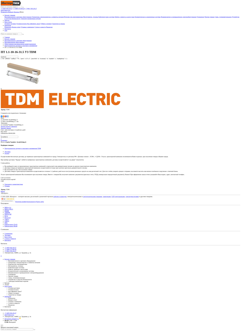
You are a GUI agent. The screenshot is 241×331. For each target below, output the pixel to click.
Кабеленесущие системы (106, 17)
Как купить (8, 22)
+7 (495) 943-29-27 (7, 8)
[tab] (7, 186)
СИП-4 (7, 221)
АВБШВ (7, 212)
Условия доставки (10, 24)
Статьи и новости (40, 27)
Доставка (7, 235)
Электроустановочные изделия (31, 18)
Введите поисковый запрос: (10, 327)
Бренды (7, 20)
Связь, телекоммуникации (223, 17)
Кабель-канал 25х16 (11, 224)
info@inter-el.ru (5, 10)
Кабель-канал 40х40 (11, 226)
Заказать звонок (6, 128)
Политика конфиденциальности (25, 201)
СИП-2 (7, 219)
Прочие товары (209, 17)
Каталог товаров (10, 15)
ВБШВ (7, 211)
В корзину (4, 140)
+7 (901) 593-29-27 (31, 8)
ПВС (6, 223)
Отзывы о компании (27, 27)
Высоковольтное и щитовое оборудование (18, 17)
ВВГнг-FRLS (9, 209)
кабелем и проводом (59, 196)
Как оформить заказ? (33, 24)
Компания (8, 25)
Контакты (8, 29)
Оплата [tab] (7, 153)
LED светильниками (118, 196)
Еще (6, 30)
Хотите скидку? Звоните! (9, 126)
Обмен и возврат (46, 24)
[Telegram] (8, 116)
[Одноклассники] (4, 116)
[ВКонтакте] (1, 116)
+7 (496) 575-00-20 (19, 8)
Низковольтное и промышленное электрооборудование (178, 17)
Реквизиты (8, 27)
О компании (8, 233)
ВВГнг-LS (8, 207)
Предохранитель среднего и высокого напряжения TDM (23, 148)
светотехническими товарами (92, 196)
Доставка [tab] (7, 151)
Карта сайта (40, 201)
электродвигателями (132, 196)
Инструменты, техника (90, 17)
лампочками (107, 196)
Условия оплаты (21, 24)
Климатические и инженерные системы (148, 17)
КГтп (6, 216)
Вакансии (49, 27)
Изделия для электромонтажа (73, 17)
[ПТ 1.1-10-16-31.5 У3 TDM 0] (23, 85)
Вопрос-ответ (16, 27)
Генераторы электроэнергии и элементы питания (48, 17)
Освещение (200, 17)
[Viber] (6, 116)
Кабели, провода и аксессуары (124, 17)
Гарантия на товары (58, 24)
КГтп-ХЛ (8, 217)
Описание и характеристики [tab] (14, 184)
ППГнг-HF (8, 214)
